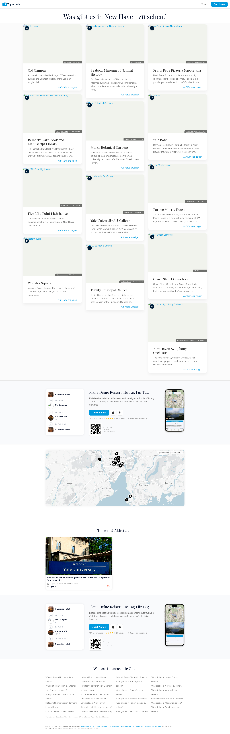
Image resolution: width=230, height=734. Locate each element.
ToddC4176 (190, 132)
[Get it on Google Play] (120, 413)
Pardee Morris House (169, 209)
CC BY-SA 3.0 (201, 201)
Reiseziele (85, 726)
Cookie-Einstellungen (153, 726)
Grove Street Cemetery (170, 279)
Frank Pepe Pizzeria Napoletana (177, 70)
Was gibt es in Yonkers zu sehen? (131, 698)
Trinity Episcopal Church (109, 290)
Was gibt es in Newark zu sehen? (166, 686)
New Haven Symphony (185, 340)
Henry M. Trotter (62, 132)
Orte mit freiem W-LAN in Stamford (132, 677)
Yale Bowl (160, 140)
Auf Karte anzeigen (67, 87)
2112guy (190, 62)
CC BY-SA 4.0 (201, 340)
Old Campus (37, 70)
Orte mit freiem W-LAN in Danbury (96, 711)
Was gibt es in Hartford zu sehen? (96, 707)
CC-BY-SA (76, 62)
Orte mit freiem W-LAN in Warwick (167, 698)
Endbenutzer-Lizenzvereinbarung (121, 726)
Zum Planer (219, 4)
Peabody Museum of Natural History (112, 72)
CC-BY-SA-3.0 (138, 139)
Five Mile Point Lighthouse (48, 213)
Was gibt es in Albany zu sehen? (166, 703)
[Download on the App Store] (113, 413)
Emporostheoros (62, 275)
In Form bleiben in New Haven (60, 711)
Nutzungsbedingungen (99, 726)
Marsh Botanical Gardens (110, 147)
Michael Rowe (126, 282)
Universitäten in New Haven (93, 677)
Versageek (190, 201)
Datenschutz (139, 726)
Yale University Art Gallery (110, 220)
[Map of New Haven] (115, 478)
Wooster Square (40, 283)
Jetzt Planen (99, 412)
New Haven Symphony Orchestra (169, 351)
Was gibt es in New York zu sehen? (132, 711)
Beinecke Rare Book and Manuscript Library (46, 142)
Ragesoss (127, 212)
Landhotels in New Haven (93, 681)
